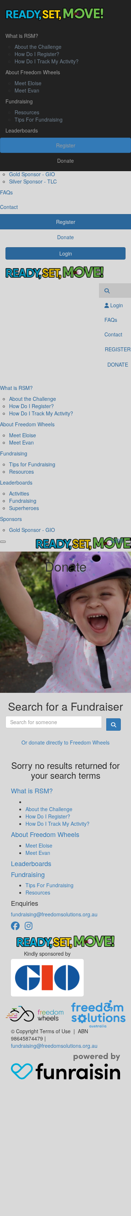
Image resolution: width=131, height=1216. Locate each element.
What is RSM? (21, 35)
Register (65, 145)
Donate (65, 160)
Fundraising (19, 101)
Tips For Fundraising (39, 119)
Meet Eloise (28, 83)
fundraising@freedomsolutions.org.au (54, 914)
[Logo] (65, 14)
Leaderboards (21, 130)
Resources (27, 112)
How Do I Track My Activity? (47, 61)
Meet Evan (27, 90)
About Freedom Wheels (32, 72)
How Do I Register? (37, 54)
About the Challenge (38, 46)
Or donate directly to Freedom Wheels (65, 742)
